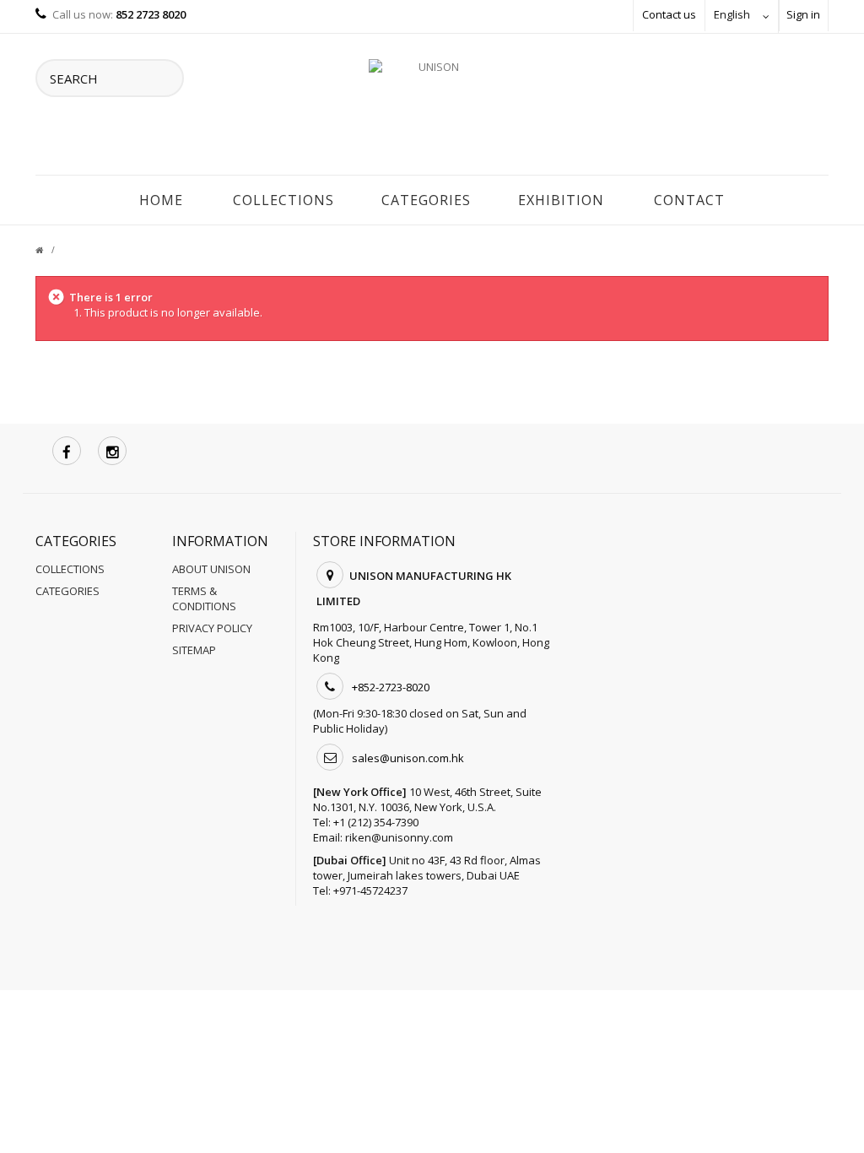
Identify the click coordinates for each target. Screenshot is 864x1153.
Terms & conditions (204, 598)
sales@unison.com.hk (408, 758)
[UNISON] (432, 108)
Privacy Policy (212, 628)
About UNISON (211, 568)
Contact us (669, 14)
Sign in (803, 14)
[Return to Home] (49, 250)
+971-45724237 (370, 890)
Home (161, 200)
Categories (426, 200)
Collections (283, 200)
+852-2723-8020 (390, 687)
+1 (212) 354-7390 (375, 822)
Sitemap (194, 650)
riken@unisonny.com (399, 837)
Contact (689, 200)
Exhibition (561, 200)
